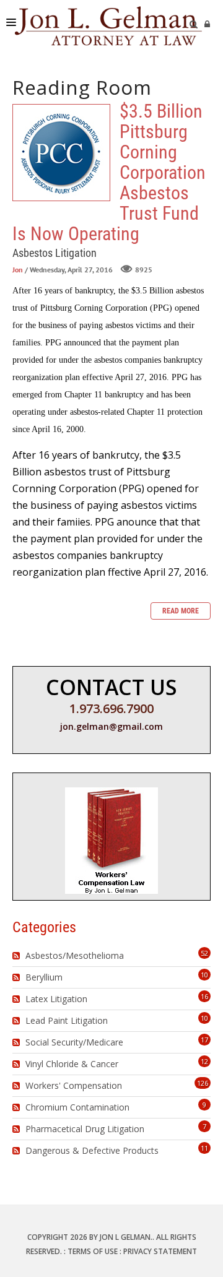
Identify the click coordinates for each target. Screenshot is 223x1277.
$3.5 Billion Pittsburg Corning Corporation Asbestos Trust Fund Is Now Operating (61, 153)
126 (202, 1083)
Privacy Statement (160, 1251)
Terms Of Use (93, 1251)
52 (204, 953)
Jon (17, 269)
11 (204, 1148)
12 (204, 1061)
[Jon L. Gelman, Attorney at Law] (108, 25)
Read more (180, 611)
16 (204, 996)
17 (204, 1039)
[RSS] (17, 955)
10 (204, 974)
